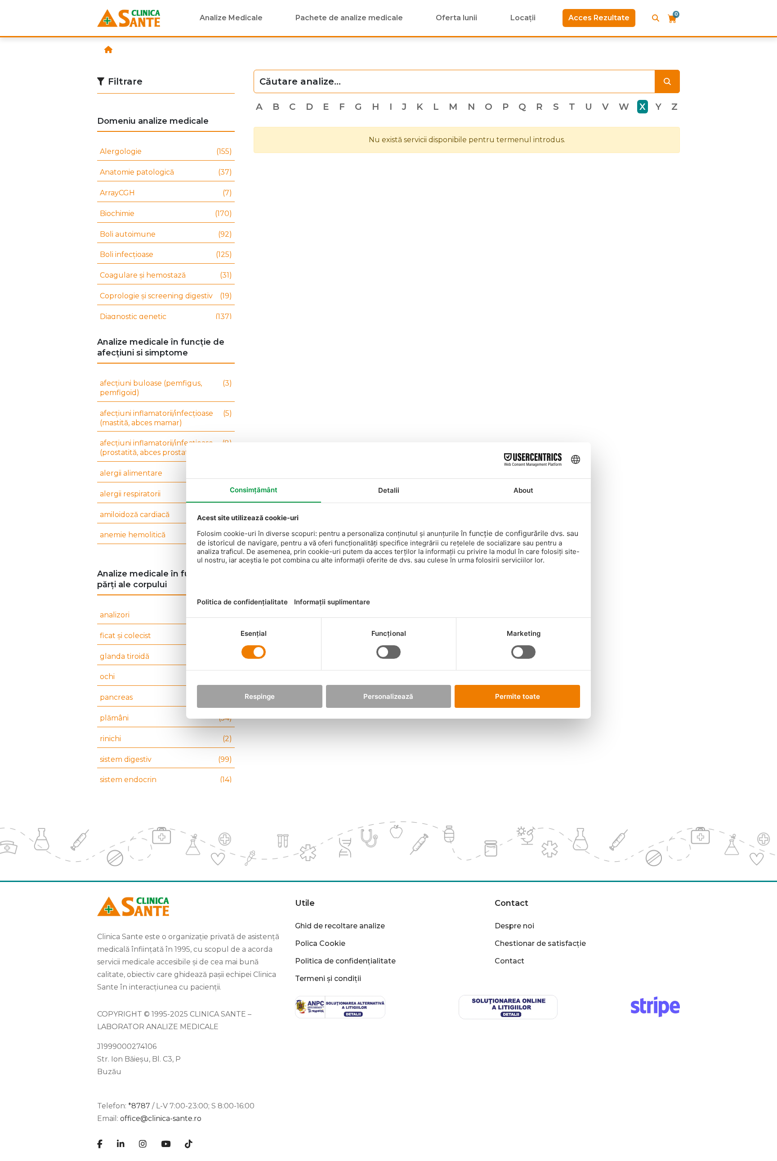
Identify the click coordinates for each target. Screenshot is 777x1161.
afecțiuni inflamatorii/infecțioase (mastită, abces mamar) (166, 418)
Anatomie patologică (166, 172)
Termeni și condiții (328, 978)
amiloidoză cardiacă (166, 514)
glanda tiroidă (166, 656)
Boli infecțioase (166, 254)
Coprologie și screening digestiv (166, 296)
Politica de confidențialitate (345, 961)
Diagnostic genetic (166, 316)
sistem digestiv (166, 759)
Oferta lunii (456, 18)
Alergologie (166, 151)
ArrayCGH (166, 193)
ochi (166, 676)
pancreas (166, 697)
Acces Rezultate (599, 18)
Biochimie (166, 213)
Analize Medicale (231, 18)
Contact (509, 961)
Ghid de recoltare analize (340, 926)
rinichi (166, 738)
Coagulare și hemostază (166, 275)
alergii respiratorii (166, 494)
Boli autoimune (166, 234)
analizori (166, 615)
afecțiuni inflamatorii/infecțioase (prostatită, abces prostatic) (166, 448)
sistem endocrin (166, 779)
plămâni (166, 718)
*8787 (139, 1106)
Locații (523, 18)
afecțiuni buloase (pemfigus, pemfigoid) (166, 388)
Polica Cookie (320, 943)
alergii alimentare (166, 473)
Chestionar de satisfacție (540, 943)
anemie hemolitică (166, 535)
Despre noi (514, 926)
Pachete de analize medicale (349, 18)
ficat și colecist (166, 635)
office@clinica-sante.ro (160, 1118)
